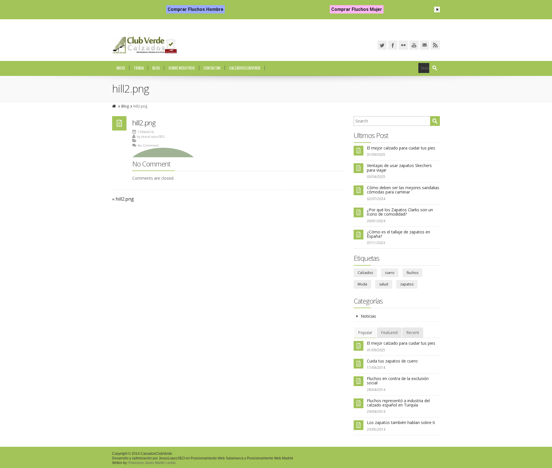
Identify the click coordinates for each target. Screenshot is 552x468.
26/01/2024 (376, 220)
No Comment (148, 145)
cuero (389, 272)
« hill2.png (123, 199)
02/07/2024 (376, 198)
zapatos (406, 284)
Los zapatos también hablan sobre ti (401, 422)
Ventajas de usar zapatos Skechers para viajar (399, 167)
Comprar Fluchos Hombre (195, 9)
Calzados (365, 272)
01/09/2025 (376, 154)
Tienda (139, 68)
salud (383, 284)
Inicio (120, 68)
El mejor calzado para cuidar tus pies (401, 148)
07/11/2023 (376, 242)
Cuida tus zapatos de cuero (392, 361)
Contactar (212, 68)
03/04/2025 (376, 176)
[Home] (114, 106)
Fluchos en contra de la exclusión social (398, 380)
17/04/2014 (376, 367)
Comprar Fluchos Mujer (356, 9)
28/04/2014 (376, 389)
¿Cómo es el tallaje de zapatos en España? (398, 234)
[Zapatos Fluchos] (144, 45)
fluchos (412, 272)
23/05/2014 (376, 429)
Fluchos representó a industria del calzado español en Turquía (398, 403)
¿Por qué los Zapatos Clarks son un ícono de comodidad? (400, 212)
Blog (156, 68)
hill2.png (144, 122)
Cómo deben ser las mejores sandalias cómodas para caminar (403, 190)
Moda (362, 284)
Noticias (368, 316)
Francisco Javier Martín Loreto (152, 463)
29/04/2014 (376, 411)
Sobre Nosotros (181, 68)
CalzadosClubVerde (244, 68)
